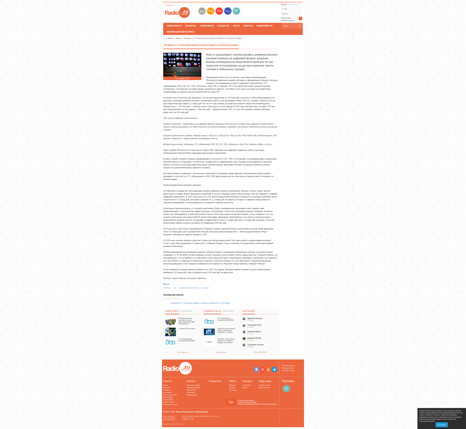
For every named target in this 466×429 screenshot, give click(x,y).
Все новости (182, 352)
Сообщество (223, 26)
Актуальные (246, 385)
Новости (171, 38)
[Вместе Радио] (202, 11)
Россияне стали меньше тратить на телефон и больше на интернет (226, 341)
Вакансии (232, 385)
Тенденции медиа (193, 387)
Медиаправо (168, 397)
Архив (244, 387)
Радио (165, 385)
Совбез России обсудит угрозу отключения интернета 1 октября (226, 330)
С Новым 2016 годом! (187, 328)
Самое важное (186, 311)
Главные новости (172, 311)
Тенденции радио (193, 385)
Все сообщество (260, 352)
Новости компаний (170, 395)
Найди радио (265, 381)
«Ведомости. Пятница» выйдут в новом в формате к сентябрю (200, 302)
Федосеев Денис (254, 331)
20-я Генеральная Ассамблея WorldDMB (187, 340)
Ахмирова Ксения (254, 338)
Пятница (167, 288)
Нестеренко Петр (254, 325)
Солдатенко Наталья (255, 344)
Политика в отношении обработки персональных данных (257, 404)
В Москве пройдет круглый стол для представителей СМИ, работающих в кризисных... (187, 322)
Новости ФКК (168, 400)
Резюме (232, 387)
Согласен (441, 425)
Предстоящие (228, 311)
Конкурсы (248, 26)
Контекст (191, 381)
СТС (174, 288)
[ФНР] (237, 11)
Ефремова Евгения (254, 318)
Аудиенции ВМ (207, 26)
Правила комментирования (247, 402)
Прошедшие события (212, 311)
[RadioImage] (211, 11)
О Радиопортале (288, 365)
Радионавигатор (265, 26)
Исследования (192, 395)
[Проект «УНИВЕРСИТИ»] (219, 11)
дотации (205, 288)
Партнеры (288, 381)
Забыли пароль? (288, 20)
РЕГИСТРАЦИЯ (294, 5)
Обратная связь (287, 368)
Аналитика (190, 26)
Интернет (166, 387)
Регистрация (286, 18)
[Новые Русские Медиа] (228, 11)
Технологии (191, 392)
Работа (236, 26)
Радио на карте (264, 387)
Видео (178, 38)
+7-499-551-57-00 (187, 418)
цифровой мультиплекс (189, 288)
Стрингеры (233, 390)
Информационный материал (181, 32)
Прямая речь (191, 390)
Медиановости (174, 26)
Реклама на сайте (288, 370)
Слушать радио (264, 385)
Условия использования (246, 400)
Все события (221, 352)
